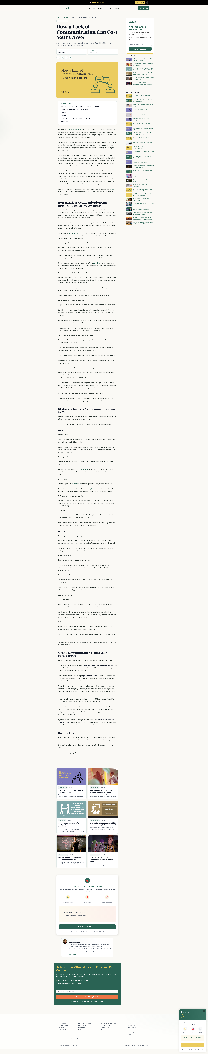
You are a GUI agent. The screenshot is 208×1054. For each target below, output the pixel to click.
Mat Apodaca (61, 52)
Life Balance (61, 1027)
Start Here (92, 8)
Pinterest (73, 1038)
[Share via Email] (70, 57)
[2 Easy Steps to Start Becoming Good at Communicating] (71, 843)
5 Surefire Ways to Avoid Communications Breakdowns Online (101, 859)
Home (57, 17)
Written (64, 115)
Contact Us (130, 1023)
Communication (65, 17)
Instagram (67, 1038)
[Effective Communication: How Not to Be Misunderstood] (71, 776)
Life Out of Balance (105, 1027)
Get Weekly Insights (140, 49)
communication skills (75, 233)
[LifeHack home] (64, 8)
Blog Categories (132, 1027)
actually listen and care (81, 469)
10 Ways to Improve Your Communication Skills (74, 109)
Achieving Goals (62, 1029)
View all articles (72, 954)
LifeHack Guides (62, 1021)
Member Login (131, 1032)
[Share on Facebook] (58, 57)
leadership (89, 707)
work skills (96, 263)
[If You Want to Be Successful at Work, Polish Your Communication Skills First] (71, 809)
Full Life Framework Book (84, 1023)
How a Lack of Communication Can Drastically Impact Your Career (80, 106)
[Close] (147, 2)
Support (130, 1034)
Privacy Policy (135, 1045)
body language (92, 489)
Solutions (109, 8)
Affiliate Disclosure (145, 1045)
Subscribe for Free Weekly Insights (87, 997)
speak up (84, 171)
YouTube (81, 1038)
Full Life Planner (82, 1025)
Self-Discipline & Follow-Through (109, 1023)
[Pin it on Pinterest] (62, 57)
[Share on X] (66, 57)
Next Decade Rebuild (106, 1029)
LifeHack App (81, 1021)
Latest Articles (131, 1025)
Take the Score (143, 8)
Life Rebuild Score (62, 1023)
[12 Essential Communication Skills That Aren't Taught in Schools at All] (103, 809)
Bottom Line (64, 121)
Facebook (60, 1038)
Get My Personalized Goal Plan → (87, 927)
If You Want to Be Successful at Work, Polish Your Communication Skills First (71, 825)
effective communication (75, 129)
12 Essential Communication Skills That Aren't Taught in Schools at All (103, 824)
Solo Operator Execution (107, 1032)
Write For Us (131, 1029)
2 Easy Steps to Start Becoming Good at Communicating (69, 858)
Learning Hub (81, 1027)
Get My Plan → (140, 2)
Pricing (117, 8)
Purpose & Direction (106, 1025)
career (112, 189)
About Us (130, 1021)
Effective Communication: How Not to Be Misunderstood (71, 791)
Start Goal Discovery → (192, 1045)
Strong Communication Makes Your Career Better (75, 118)
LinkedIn (86, 1038)
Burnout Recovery (105, 1021)
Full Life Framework (63, 1025)
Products (100, 8)
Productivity (62, 820)
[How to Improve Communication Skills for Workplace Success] (103, 776)
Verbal (64, 112)
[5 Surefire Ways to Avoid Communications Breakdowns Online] (103, 843)
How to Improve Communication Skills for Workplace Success (102, 791)
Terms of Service (127, 1045)
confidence (75, 484)
